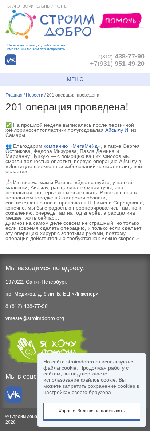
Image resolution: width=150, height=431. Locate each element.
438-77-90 (120, 56)
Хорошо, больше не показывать (92, 411)
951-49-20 (117, 63)
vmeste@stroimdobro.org (34, 318)
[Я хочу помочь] (122, 20)
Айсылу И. (117, 130)
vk (10, 59)
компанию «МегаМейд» (72, 146)
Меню (75, 79)
